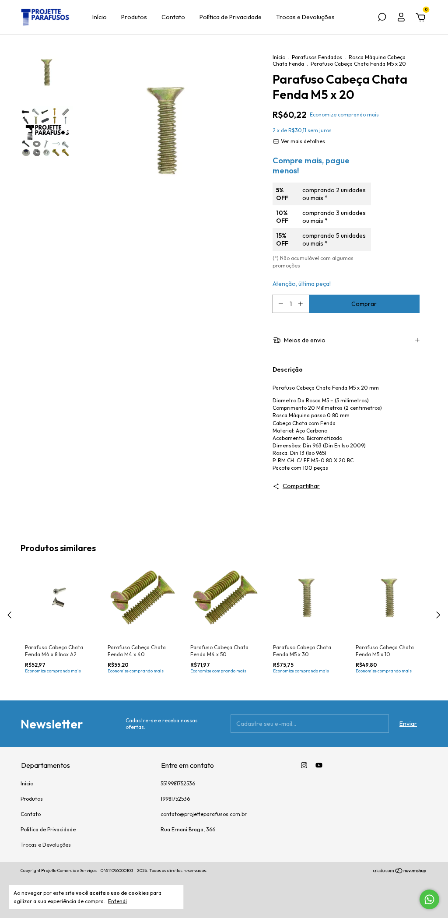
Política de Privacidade (231, 17)
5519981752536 (178, 783)
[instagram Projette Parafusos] (304, 765)
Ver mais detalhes (302, 141)
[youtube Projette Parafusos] (318, 765)
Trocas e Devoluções (305, 17)
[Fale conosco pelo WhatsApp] (429, 899)
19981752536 (175, 798)
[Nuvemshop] (400, 872)
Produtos (134, 17)
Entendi (117, 901)
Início (99, 17)
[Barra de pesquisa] (382, 18)
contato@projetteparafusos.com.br (204, 814)
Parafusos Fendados (317, 57)
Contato (173, 17)
